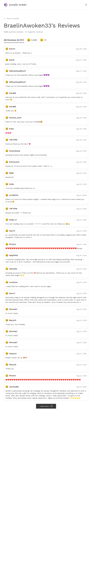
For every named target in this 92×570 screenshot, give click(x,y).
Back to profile (13, 18)
